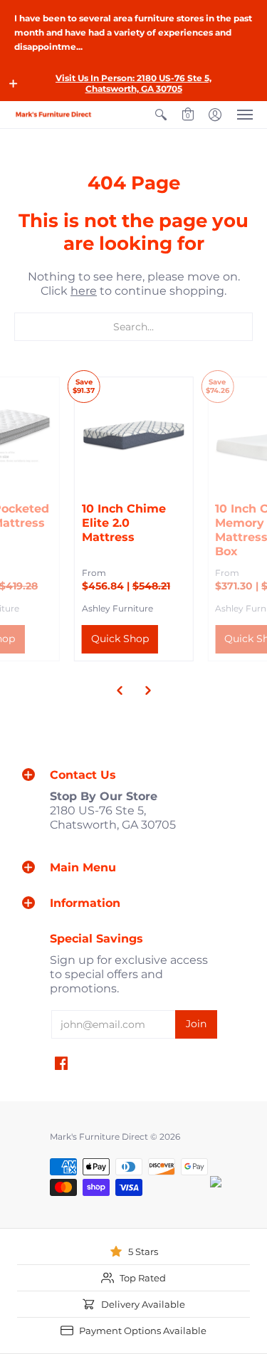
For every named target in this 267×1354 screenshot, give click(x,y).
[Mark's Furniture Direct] (53, 114)
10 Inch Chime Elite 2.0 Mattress (124, 523)
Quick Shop (120, 638)
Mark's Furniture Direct (99, 1136)
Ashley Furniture (117, 608)
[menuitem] (160, 114)
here (83, 291)
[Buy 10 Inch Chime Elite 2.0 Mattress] (134, 436)
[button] (13, 83)
